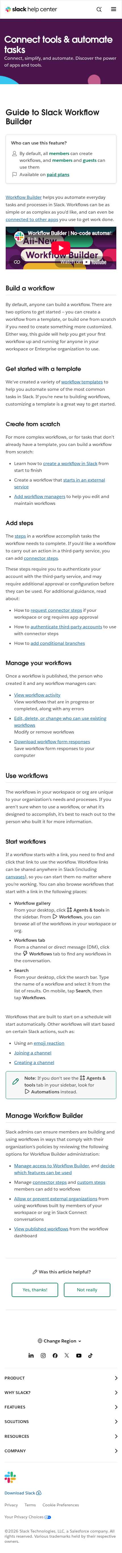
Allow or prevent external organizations (55, 1199)
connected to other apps (32, 219)
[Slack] (56, 1481)
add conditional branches (58, 643)
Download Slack (20, 1493)
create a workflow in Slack (70, 463)
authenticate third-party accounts (66, 627)
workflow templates (82, 382)
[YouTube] (78, 1357)
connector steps (41, 558)
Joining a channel (32, 1053)
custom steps (91, 1182)
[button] (35, 1290)
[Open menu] (113, 9)
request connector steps (56, 610)
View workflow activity (37, 695)
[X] (67, 1357)
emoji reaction (49, 1043)
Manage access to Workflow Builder (51, 1166)
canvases (15, 877)
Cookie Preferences (61, 1504)
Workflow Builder (24, 197)
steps (20, 536)
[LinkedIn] (31, 1357)
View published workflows (41, 1229)
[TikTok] (90, 1357)
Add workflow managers (39, 496)
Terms (30, 1504)
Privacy (11, 1504)
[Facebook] (55, 1357)
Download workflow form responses (52, 742)
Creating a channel (34, 1062)
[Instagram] (43, 1357)
